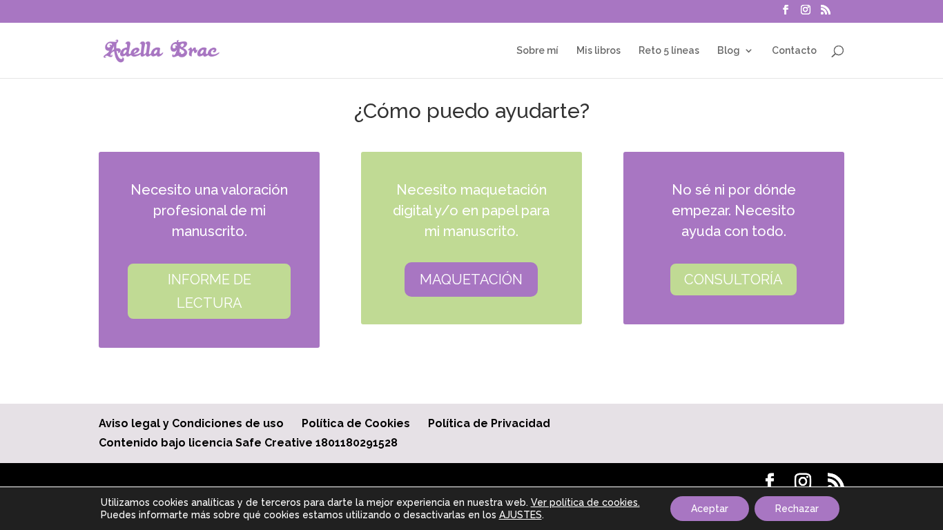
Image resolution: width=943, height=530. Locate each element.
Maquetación (471, 279)
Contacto (794, 51)
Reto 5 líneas (669, 51)
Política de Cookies (356, 423)
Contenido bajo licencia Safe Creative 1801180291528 (248, 442)
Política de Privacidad (489, 423)
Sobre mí (537, 51)
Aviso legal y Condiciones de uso (191, 423)
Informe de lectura (209, 291)
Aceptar (709, 508)
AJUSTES (520, 514)
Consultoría (733, 279)
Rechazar (797, 508)
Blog (728, 51)
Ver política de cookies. (585, 502)
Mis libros (598, 51)
